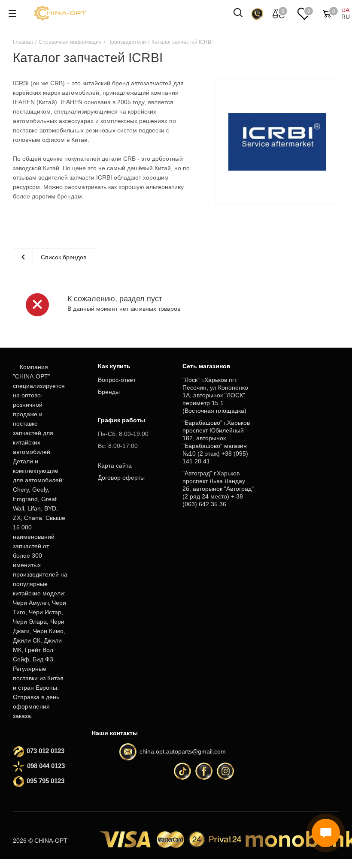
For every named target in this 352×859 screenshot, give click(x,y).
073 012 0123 (45, 750)
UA (345, 9)
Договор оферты (121, 477)
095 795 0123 (45, 780)
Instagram (225, 771)
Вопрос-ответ (117, 379)
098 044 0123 (46, 765)
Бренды (109, 391)
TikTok (182, 771)
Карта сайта (115, 465)
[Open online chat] (326, 833)
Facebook (203, 771)
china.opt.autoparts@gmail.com (183, 751)
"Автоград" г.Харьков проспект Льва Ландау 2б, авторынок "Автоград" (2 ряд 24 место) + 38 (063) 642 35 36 (218, 489)
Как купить (114, 366)
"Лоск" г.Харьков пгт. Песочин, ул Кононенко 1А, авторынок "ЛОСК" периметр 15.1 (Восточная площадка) (215, 395)
